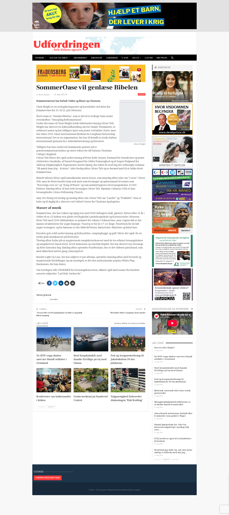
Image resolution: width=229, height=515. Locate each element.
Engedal (137, 490)
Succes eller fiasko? (164, 347)
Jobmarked (112, 57)
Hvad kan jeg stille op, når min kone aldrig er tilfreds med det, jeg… (173, 451)
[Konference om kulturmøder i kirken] (53, 380)
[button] (172, 58)
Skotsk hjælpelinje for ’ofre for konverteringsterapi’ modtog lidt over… (171, 427)
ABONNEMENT (80, 57)
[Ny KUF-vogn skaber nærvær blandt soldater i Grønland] (53, 339)
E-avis (125, 57)
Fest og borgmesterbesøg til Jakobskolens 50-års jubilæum (170, 380)
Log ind (149, 57)
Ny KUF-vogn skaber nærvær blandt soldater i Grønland (173, 358)
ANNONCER (96, 57)
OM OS (135, 57)
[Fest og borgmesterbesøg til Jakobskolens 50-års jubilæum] (128, 339)
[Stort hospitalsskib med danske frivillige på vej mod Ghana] (91, 339)
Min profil (162, 57)
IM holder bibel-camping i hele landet (127, 312)
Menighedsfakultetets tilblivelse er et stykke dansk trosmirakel (172, 403)
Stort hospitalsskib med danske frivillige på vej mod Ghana (170, 369)
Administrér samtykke (47, 478)
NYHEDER (39, 57)
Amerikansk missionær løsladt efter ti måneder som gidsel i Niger (173, 414)
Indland (142, 94)
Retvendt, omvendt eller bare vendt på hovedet (172, 392)
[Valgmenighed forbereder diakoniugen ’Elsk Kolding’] (128, 380)
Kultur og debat (59, 57)
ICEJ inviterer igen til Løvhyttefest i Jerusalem (172, 440)
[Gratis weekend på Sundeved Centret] (91, 380)
